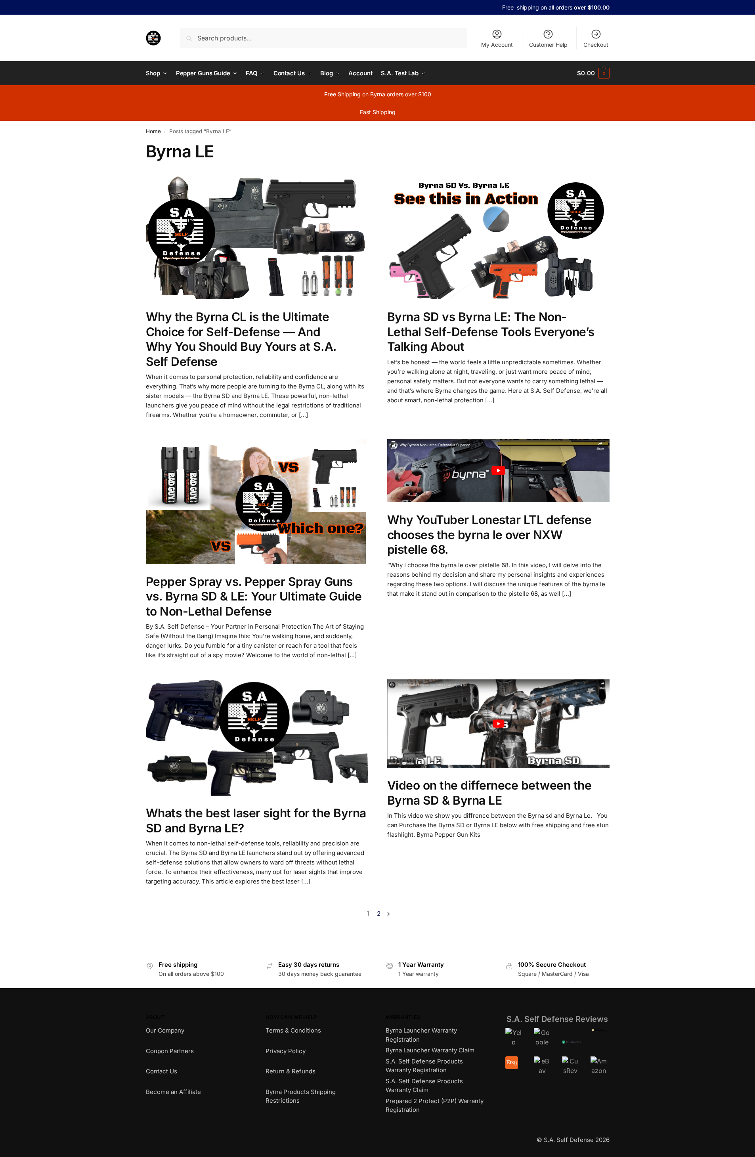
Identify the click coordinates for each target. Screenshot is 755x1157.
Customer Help (548, 44)
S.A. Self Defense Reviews (557, 1019)
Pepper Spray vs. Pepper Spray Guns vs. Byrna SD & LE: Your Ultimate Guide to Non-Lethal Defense (254, 596)
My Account (497, 44)
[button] (593, 73)
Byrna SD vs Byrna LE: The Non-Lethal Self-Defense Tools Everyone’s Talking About (490, 332)
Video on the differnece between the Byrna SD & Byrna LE (489, 792)
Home (153, 131)
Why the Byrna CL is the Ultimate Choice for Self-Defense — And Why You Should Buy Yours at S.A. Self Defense (241, 339)
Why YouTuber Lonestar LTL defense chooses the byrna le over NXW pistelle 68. (489, 535)
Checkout (595, 44)
